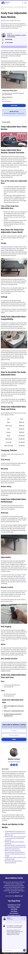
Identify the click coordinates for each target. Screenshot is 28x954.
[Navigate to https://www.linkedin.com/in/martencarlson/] (16, 765)
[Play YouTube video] (14, 139)
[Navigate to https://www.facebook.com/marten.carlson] (11, 765)
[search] (23, 3)
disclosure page (4, 28)
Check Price (14, 105)
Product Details (6, 122)
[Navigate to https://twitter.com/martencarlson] (14, 765)
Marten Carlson (5, 20)
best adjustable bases (10, 248)
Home (2, 7)
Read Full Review (6, 101)
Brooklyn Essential (13, 326)
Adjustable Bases (9, 7)
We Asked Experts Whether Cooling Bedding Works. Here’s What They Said (15, 833)
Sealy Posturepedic (11, 166)
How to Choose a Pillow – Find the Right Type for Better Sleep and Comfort (15, 838)
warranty (3, 474)
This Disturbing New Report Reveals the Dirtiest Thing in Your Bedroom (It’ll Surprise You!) (15, 847)
